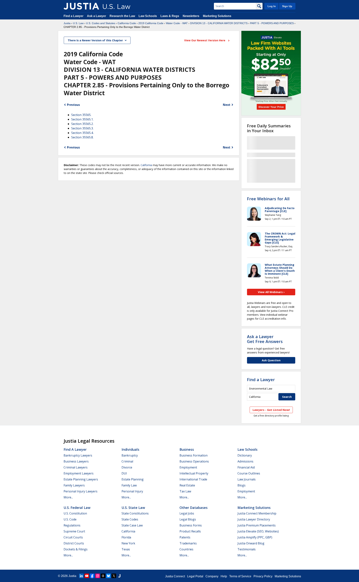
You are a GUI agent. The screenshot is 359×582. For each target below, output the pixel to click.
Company (211, 576)
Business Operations (194, 461)
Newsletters (191, 16)
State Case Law (132, 525)
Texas (126, 549)
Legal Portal (195, 576)
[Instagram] (97, 576)
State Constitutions (135, 513)
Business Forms (191, 525)
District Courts (74, 543)
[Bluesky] (108, 576)
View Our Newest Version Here (205, 40)
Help (224, 576)
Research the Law (122, 16)
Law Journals (246, 479)
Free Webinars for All (268, 198)
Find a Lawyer (73, 16)
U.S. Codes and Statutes (100, 23)
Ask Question (271, 360)
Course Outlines (248, 473)
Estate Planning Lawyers (81, 479)
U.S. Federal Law (77, 507)
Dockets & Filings (76, 549)
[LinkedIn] (81, 576)
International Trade (193, 479)
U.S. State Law (133, 507)
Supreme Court (74, 531)
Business (187, 449)
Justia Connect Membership (256, 513)
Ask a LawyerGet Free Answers (265, 339)
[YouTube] (87, 576)
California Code (127, 23)
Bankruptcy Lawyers (78, 455)
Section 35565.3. (82, 128)
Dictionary (244, 455)
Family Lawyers (74, 485)
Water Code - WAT (177, 23)
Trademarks (188, 543)
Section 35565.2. (82, 124)
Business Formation (194, 455)
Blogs (241, 485)
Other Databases (194, 507)
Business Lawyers (76, 461)
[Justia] (81, 6)
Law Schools (148, 16)
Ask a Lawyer (97, 16)
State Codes (130, 519)
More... (68, 497)
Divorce (127, 467)
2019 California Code (150, 23)
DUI (124, 473)
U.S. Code (70, 519)
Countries (186, 549)
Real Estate (187, 485)
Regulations (72, 525)
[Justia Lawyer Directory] (119, 576)
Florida (126, 537)
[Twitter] (114, 576)
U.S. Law (78, 23)
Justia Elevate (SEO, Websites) (258, 531)
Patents (185, 537)
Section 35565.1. (82, 119)
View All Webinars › (271, 292)
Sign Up (287, 6)
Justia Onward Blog (250, 543)
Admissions (245, 461)
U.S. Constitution (75, 513)
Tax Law (185, 491)
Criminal (127, 461)
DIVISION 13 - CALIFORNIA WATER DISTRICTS (219, 23)
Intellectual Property (194, 473)
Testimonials (246, 549)
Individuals (130, 449)
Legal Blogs (188, 519)
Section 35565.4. (82, 133)
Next (226, 105)
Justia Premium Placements (256, 525)
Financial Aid (246, 467)
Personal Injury (132, 491)
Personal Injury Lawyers (80, 491)
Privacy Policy (263, 576)
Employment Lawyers (78, 473)
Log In (272, 6)
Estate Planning (133, 479)
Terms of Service (240, 576)
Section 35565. (81, 115)
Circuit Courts (73, 537)
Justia (67, 23)
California (146, 165)
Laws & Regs (169, 16)
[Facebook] (92, 576)
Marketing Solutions (217, 16)
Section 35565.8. (82, 137)
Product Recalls (190, 531)
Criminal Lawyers (76, 467)
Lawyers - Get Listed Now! (271, 410)
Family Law (129, 485)
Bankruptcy (130, 455)
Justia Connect (175, 576)
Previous (73, 105)
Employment (188, 467)
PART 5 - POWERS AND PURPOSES (272, 23)
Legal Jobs (187, 513)
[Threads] (103, 576)
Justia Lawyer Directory (253, 519)
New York (128, 543)
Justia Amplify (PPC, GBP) (254, 537)
